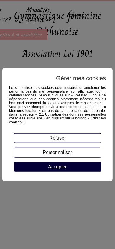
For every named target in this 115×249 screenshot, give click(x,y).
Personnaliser (57, 152)
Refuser (57, 137)
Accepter (57, 166)
